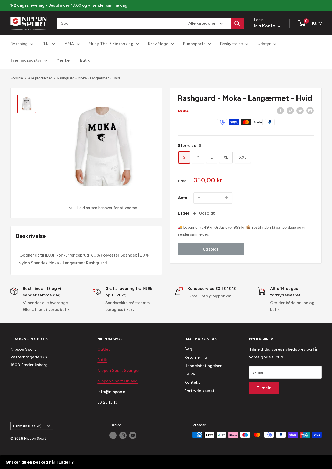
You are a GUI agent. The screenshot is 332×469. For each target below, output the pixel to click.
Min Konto (265, 26)
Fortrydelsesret (199, 390)
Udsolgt (210, 248)
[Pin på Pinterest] (290, 110)
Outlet (103, 349)
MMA (69, 43)
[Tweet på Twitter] (300, 110)
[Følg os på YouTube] (132, 435)
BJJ (46, 43)
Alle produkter (40, 78)
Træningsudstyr (26, 60)
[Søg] (237, 23)
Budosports (194, 43)
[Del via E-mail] (310, 110)
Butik (85, 60)
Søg (188, 348)
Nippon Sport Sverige (118, 370)
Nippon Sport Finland (117, 381)
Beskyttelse (231, 43)
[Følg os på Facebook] (113, 435)
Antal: (183, 197)
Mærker (63, 60)
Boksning (19, 43)
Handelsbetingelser (203, 365)
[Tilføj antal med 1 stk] (226, 197)
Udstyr (264, 43)
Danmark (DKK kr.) (27, 426)
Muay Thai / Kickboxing (111, 43)
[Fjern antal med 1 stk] (199, 197)
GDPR (190, 374)
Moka (183, 111)
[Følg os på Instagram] (123, 435)
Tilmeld (264, 387)
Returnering (195, 357)
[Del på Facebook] (280, 110)
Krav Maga (158, 43)
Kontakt (192, 382)
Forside (16, 78)
